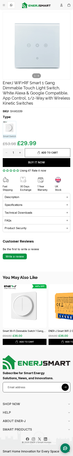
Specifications (13, 205)
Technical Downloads (18, 212)
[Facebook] (27, 439)
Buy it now (36, 162)
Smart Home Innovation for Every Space (31, 451)
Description (12, 197)
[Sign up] (65, 387)
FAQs (8, 220)
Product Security (15, 228)
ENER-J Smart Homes (40, 442)
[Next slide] (66, 314)
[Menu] (4, 5)
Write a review (15, 256)
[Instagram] (33, 439)
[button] (11, 170)
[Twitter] (40, 439)
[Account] (61, 5)
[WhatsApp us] (11, 5)
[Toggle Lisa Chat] (65, 448)
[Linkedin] (45, 439)
